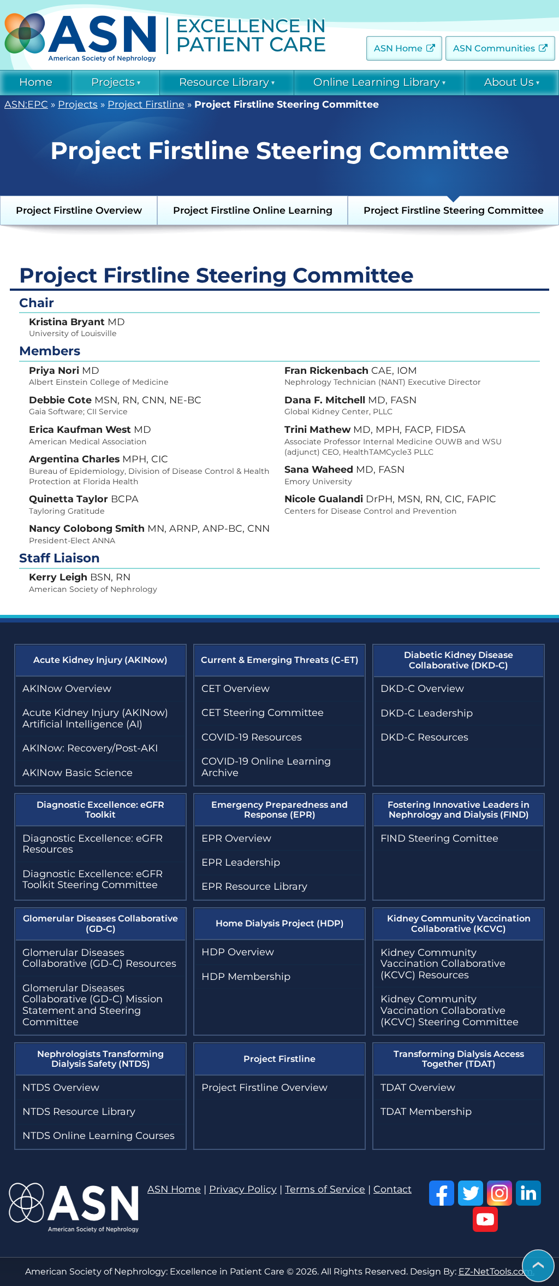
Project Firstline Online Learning (252, 210)
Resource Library (224, 82)
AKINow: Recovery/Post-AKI (90, 748)
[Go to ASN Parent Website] (74, 1229)
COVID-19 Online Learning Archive (266, 767)
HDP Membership (245, 976)
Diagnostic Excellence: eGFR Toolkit (100, 809)
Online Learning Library (376, 82)
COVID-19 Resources (251, 737)
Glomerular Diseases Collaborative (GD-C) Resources (99, 958)
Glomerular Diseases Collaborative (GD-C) (100, 923)
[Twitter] (470, 1193)
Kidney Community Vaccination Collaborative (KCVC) (459, 923)
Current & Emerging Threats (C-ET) (280, 660)
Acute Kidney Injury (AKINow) (100, 660)
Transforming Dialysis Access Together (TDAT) (459, 1058)
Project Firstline (146, 104)
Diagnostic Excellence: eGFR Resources (92, 844)
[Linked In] (528, 1193)
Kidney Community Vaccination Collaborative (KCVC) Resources (443, 963)
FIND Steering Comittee (439, 838)
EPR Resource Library (254, 886)
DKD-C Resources (424, 737)
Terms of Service (325, 1189)
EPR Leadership (240, 862)
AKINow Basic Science (77, 772)
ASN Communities (494, 48)
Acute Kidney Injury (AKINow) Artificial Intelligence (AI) (95, 718)
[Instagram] (499, 1193)
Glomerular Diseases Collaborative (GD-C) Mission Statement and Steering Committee (92, 1005)
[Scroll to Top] (538, 1266)
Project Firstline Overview (79, 210)
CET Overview (235, 688)
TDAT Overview (417, 1087)
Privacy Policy (243, 1189)
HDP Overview (237, 952)
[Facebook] (441, 1193)
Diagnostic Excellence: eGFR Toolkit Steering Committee (92, 879)
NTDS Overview (60, 1087)
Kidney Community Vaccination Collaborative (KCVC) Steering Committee (449, 1010)
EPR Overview (236, 838)
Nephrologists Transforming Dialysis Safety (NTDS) (100, 1058)
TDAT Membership (426, 1111)
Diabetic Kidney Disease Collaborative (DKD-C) (458, 660)
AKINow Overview (66, 688)
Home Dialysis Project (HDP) (280, 923)
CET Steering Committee (262, 712)
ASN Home (398, 48)
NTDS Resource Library (78, 1111)
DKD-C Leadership (426, 713)
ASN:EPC (26, 104)
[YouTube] (485, 1219)
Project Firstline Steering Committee (454, 210)
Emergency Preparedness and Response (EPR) (279, 809)
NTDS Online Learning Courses (98, 1135)
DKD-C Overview (422, 688)
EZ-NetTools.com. (496, 1271)
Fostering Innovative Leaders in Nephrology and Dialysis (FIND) (459, 809)
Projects (113, 82)
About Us (509, 82)
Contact (392, 1189)
